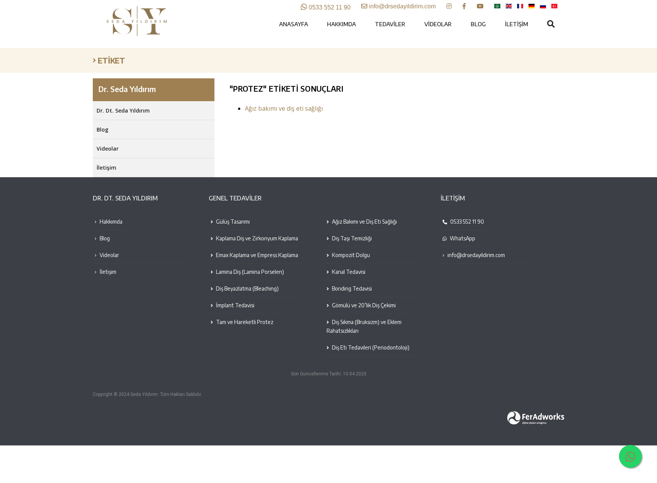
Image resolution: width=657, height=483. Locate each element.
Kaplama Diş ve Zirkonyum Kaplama (256, 238)
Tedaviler (390, 24)
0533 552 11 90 (466, 221)
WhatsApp (462, 238)
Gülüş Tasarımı (232, 221)
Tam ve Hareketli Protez (244, 322)
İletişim (516, 24)
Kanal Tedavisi (348, 272)
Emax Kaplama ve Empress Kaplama (256, 255)
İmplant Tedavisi (234, 305)
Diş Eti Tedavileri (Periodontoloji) (370, 347)
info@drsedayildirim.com (476, 255)
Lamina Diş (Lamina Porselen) (249, 272)
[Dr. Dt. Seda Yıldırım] (138, 34)
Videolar (438, 24)
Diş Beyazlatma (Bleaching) (247, 288)
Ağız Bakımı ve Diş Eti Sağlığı (364, 221)
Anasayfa (293, 24)
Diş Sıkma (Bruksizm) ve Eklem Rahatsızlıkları (364, 326)
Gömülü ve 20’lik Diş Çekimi (363, 305)
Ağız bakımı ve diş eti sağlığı (284, 108)
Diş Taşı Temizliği (351, 238)
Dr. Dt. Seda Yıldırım (123, 110)
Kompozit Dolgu (350, 255)
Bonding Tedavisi (351, 288)
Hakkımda (341, 24)
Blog (478, 24)
